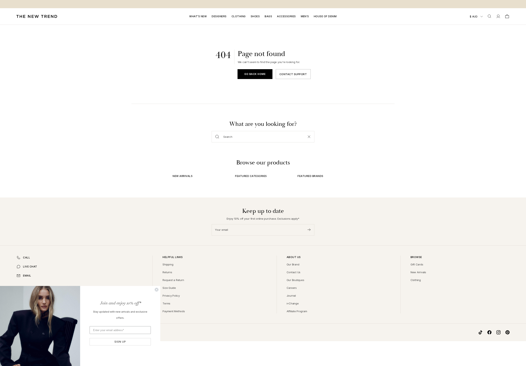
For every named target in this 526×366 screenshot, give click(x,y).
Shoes (255, 16)
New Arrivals (418, 272)
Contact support (293, 74)
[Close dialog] (157, 290)
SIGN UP (120, 341)
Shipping (168, 264)
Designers (219, 16)
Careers (292, 287)
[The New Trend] (36, 16)
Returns (167, 272)
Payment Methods (174, 311)
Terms (166, 303)
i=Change (293, 303)
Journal (291, 295)
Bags (268, 16)
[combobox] (489, 16)
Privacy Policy (171, 295)
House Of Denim (325, 16)
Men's (305, 16)
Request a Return (173, 280)
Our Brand (293, 264)
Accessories (286, 16)
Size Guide (169, 287)
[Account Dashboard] (498, 16)
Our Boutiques (295, 280)
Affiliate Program (297, 311)
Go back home (254, 74)
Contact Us (294, 272)
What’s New (198, 16)
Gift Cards (417, 264)
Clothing (239, 16)
